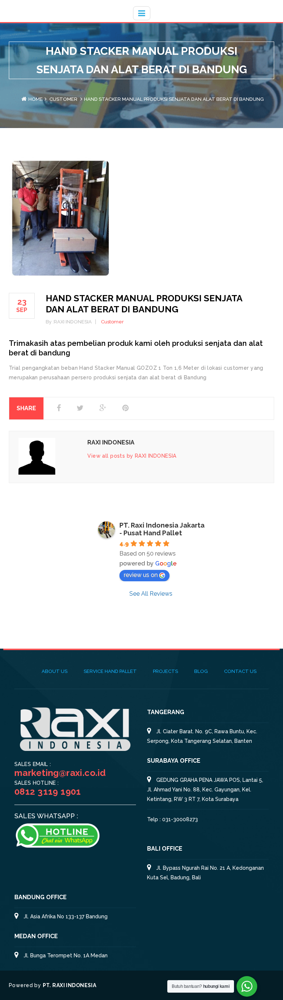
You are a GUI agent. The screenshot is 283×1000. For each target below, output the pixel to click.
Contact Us (240, 671)
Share (26, 408)
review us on (141, 574)
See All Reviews (150, 593)
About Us (54, 671)
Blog (201, 671)
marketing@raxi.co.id (60, 772)
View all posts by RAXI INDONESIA (131, 456)
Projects (165, 671)
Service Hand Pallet (110, 671)
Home (35, 99)
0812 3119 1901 (47, 791)
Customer (63, 99)
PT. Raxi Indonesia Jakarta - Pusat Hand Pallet (162, 529)
